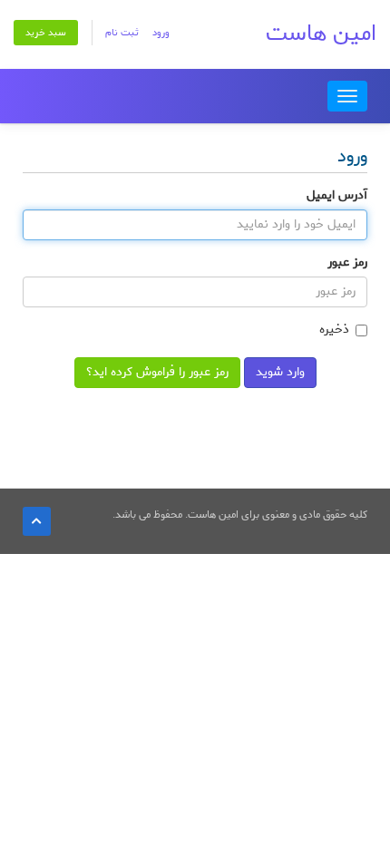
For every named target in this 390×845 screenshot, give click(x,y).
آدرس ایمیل (337, 196)
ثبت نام (122, 32)
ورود (161, 32)
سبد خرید (45, 32)
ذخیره (334, 330)
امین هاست (321, 33)
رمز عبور (347, 263)
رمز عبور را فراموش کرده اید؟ (157, 372)
